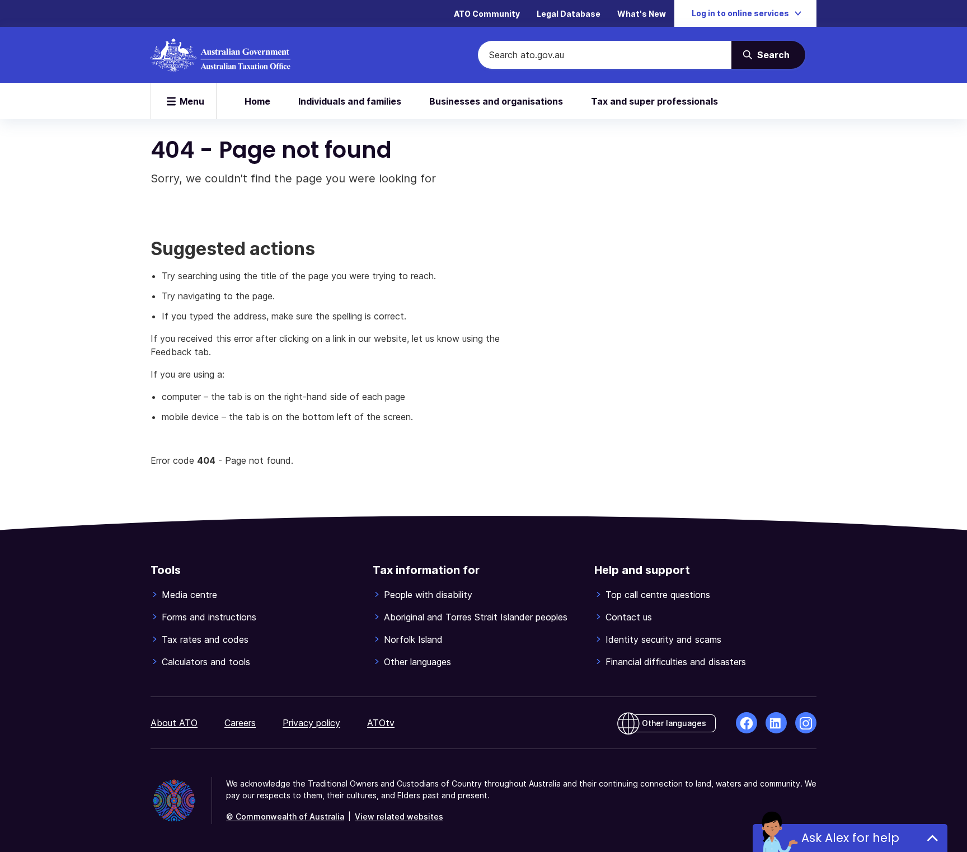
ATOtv (381, 722)
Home (257, 101)
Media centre (189, 594)
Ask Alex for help (850, 838)
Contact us (628, 617)
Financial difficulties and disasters (675, 661)
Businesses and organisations (496, 101)
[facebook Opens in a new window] (746, 722)
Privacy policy (311, 722)
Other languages (417, 661)
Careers (240, 722)
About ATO (174, 722)
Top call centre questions (657, 594)
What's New (641, 13)
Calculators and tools (206, 661)
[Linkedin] (776, 722)
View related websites (399, 816)
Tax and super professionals (654, 101)
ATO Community (487, 13)
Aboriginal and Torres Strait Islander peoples (475, 617)
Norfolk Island (413, 639)
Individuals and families (349, 101)
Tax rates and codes (205, 639)
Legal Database (568, 13)
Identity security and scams (663, 639)
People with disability (428, 594)
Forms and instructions (209, 617)
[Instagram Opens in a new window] (805, 722)
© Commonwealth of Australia (285, 816)
